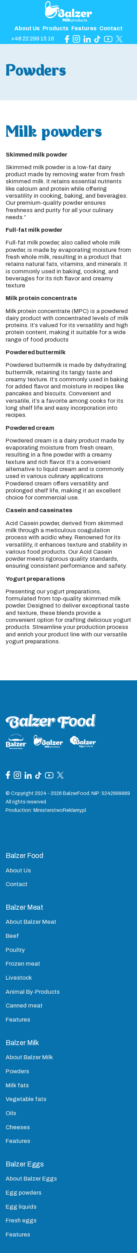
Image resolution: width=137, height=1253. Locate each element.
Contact (111, 28)
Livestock (19, 977)
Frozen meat (23, 963)
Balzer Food (24, 855)
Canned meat (24, 1005)
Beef (12, 936)
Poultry (15, 950)
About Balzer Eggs (31, 1178)
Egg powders (23, 1192)
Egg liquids (21, 1206)
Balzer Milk (22, 1043)
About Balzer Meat (31, 921)
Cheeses (18, 1127)
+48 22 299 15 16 (32, 39)
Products (55, 28)
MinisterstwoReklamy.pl (59, 810)
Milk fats (17, 1085)
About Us (27, 28)
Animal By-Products (33, 991)
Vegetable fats (26, 1099)
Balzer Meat (24, 907)
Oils (11, 1113)
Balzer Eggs (25, 1164)
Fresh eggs (21, 1220)
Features (84, 28)
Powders (17, 1071)
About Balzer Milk (29, 1057)
